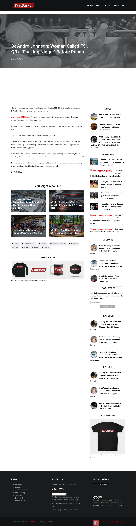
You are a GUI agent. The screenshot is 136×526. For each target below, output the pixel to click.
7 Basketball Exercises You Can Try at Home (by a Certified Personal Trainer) (112, 195)
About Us (18, 484)
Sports (90, 5)
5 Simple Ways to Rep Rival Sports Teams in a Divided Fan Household (109, 127)
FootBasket (35, 521)
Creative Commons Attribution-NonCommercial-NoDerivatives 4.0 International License (107, 503)
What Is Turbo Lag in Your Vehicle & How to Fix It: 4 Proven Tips (109, 279)
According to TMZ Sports (20, 117)
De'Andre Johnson (29, 244)
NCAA (16, 247)
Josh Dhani (74, 244)
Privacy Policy (20, 492)
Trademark (19, 495)
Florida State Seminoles (58, 244)
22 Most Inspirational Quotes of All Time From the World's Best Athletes (111, 207)
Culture (107, 5)
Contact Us (19, 487)
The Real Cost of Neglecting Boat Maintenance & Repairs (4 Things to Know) (112, 162)
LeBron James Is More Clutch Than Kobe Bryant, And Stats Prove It (111, 184)
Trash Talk (47, 247)
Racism (36, 247)
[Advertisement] (68, 83)
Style (98, 5)
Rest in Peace (20, 501)
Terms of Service (21, 490)
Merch (116, 5)
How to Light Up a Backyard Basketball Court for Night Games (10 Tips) (110, 406)
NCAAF (26, 247)
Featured (43, 244)
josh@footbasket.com (67, 484)
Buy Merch (19, 498)
